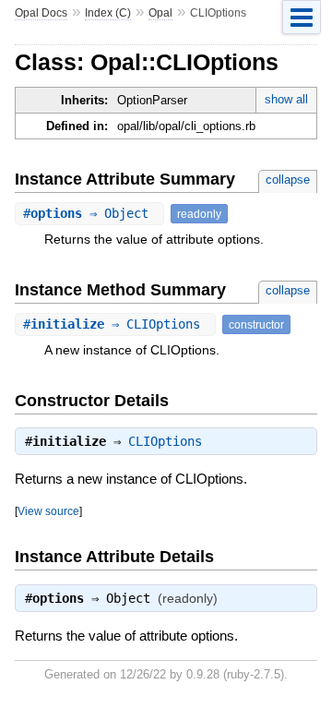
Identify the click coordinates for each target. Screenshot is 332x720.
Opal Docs (41, 12)
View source (48, 511)
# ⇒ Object (89, 213)
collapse (288, 179)
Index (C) (108, 12)
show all (286, 99)
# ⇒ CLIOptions (115, 324)
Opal (160, 12)
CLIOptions (165, 441)
